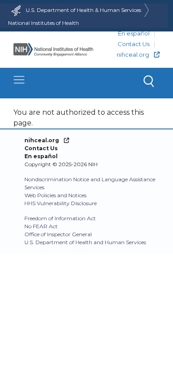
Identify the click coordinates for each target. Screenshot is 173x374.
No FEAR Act (41, 226)
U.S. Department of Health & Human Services (83, 10)
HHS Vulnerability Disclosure (60, 203)
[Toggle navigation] (86, 83)
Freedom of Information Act (60, 218)
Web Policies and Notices (55, 195)
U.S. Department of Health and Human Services (85, 242)
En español (133, 33)
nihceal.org (133, 54)
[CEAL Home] (53, 50)
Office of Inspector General (58, 234)
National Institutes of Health (43, 22)
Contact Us (133, 43)
